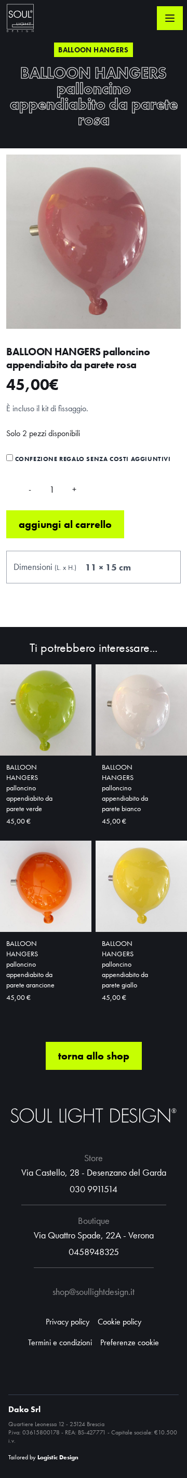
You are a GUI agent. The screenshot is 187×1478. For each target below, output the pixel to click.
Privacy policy (67, 1321)
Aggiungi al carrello (65, 524)
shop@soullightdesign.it (93, 1292)
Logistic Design (57, 1457)
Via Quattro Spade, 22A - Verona (94, 1235)
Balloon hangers (93, 49)
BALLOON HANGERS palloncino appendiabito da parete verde (29, 787)
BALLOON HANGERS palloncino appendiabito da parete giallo (125, 964)
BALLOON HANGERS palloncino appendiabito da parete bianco (125, 787)
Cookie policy (119, 1321)
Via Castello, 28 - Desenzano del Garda (93, 1172)
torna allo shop (93, 1056)
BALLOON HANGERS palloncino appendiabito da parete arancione (30, 964)
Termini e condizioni (60, 1342)
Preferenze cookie (129, 1342)
